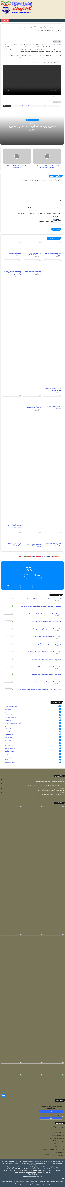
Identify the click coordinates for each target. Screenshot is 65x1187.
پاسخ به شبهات (15, 105)
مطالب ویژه (8, 737)
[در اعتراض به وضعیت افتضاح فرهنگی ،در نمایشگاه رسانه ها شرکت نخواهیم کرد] (8, 608)
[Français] (38, 556)
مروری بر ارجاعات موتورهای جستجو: (54, 1149)
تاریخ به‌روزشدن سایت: (57, 1155)
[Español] (58, 556)
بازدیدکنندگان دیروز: (58, 1135)
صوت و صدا (8, 742)
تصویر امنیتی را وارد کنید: (46, 221)
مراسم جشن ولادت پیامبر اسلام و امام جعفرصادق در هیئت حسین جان (43, 681)
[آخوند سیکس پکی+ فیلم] (12, 247)
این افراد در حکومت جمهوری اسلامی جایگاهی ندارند (48, 644)
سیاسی (7, 712)
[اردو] (47, 556)
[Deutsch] (40, 556)
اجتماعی (7, 731)
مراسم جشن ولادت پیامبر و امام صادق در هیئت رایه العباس (46, 674)
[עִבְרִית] (42, 556)
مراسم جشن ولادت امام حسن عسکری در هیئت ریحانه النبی (46, 629)
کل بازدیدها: (60, 1143)
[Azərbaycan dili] (31, 556)
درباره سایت (25, 1184)
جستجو (62, 1093)
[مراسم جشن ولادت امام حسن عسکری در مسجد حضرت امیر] (8, 639)
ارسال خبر (16, 1181)
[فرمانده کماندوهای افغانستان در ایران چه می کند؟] (32, 537)
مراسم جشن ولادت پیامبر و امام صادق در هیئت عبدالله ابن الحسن (44, 651)
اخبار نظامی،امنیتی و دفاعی (13, 723)
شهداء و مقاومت (9, 754)
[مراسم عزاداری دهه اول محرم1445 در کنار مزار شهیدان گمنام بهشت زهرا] (53, 1080)
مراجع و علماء (9, 720)
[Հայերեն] (33, 556)
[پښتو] (53, 556)
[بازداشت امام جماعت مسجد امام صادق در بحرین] (53, 1067)
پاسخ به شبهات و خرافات (27, 1181)
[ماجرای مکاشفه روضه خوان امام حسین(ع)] (11, 1067)
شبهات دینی (35, 105)
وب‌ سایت (58, 207)
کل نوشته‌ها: (60, 1152)
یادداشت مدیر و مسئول (32, 119)
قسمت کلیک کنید (38, 96)
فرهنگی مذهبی (9, 714)
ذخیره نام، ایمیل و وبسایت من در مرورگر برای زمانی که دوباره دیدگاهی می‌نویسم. (38, 213)
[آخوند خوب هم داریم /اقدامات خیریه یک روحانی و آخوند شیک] (52, 537)
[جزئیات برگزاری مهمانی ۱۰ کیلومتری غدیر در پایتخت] (11, 869)
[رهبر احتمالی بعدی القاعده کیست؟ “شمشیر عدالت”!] (32, 1080)
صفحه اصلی (59, 1181)
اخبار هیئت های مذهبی (11, 706)
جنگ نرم (7, 745)
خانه (59, 27)
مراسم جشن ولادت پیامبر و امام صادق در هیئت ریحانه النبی (46, 659)
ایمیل (29, 207)
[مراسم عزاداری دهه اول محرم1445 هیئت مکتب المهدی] (32, 1067)
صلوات (51, 1118)
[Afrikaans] (27, 556)
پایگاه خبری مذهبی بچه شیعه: (49, 44)
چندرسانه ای (8, 756)
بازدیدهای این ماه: (59, 1141)
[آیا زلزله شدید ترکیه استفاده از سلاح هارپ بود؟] (12, 537)
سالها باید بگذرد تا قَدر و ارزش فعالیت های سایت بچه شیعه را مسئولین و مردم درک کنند (39, 689)
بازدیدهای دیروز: (59, 1132)
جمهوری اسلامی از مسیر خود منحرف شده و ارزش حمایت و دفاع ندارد (43, 613)
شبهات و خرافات (52, 27)
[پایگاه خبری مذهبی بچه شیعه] (17, 7)
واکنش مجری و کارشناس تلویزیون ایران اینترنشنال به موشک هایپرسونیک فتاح (12, 273)
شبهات (29, 105)
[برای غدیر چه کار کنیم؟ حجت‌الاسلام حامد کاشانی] (32, 247)
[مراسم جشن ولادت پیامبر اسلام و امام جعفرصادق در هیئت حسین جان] (8, 684)
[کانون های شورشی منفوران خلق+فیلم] (52, 400)
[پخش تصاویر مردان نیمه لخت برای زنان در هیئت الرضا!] (32, 265)
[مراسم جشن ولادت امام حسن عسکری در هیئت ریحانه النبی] (8, 631)
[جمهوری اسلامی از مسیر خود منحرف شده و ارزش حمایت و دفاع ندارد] (8, 616)
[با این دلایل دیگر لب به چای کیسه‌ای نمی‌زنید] (53, 811)
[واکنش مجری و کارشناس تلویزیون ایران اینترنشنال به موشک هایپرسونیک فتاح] (12, 265)
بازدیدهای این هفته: (58, 1138)
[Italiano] (36, 556)
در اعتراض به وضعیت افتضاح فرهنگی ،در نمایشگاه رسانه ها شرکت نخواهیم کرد (41, 606)
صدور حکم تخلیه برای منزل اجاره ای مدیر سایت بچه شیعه (46, 621)
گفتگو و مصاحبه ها (10, 748)
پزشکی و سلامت (9, 734)
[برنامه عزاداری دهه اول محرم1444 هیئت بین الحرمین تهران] (32, 939)
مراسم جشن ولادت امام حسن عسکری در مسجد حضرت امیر (45, 636)
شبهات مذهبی (43, 105)
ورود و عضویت (46, 1184)
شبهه (50, 105)
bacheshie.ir (33, 1176)
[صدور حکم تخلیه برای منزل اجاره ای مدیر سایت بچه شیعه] (8, 623)
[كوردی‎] (60, 556)
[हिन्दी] (45, 556)
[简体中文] (29, 556)
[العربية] (25, 556)
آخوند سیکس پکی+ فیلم (15, 253)
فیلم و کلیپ (8, 709)
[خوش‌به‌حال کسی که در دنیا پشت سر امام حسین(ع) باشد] (11, 1080)
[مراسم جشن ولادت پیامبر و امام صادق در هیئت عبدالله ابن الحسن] (8, 654)
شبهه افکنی (56, 105)
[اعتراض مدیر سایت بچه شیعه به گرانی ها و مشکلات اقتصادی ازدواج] (8, 601)
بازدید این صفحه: (59, 1146)
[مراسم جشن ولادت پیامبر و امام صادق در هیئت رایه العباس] (8, 676)
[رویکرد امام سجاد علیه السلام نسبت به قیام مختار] (32, 811)
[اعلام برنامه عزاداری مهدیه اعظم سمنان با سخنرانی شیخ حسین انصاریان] (11, 997)
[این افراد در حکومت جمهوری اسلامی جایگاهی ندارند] (8, 646)
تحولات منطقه (9, 728)
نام (60, 200)
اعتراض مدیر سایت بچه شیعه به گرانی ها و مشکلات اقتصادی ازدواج (44, 598)
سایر (36, 1181)
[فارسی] (51, 556)
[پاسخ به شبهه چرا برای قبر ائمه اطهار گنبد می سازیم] (52, 247)
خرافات (22, 105)
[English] (20, 556)
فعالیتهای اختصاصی (10, 717)
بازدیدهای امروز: (59, 1127)
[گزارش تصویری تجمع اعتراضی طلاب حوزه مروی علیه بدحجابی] (53, 939)
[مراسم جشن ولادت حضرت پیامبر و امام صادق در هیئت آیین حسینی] (8, 669)
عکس (6, 726)
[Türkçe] (56, 556)
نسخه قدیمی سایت (7, 1181)
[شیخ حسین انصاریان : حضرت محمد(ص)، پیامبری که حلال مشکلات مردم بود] (12, 458)
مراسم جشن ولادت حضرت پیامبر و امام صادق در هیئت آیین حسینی (44, 666)
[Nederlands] (22, 556)
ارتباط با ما (18, 1184)
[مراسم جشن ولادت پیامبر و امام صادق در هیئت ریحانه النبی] (8, 661)
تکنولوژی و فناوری (10, 762)
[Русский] (49, 556)
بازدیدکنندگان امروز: (58, 1129)
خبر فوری (7, 759)
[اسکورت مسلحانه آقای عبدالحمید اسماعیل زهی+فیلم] (52, 323)
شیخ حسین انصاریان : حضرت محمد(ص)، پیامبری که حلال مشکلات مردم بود (13, 525)
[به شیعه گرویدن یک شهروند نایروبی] (32, 400)
